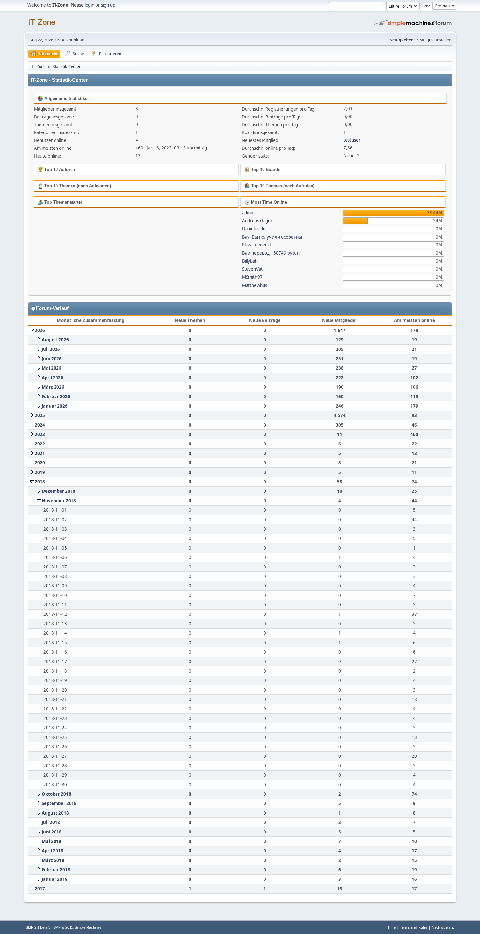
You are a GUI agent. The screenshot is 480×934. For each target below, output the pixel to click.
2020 (40, 463)
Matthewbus (254, 285)
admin (248, 213)
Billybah (250, 261)
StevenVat (252, 269)
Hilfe (392, 927)
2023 (40, 434)
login (89, 5)
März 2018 (53, 860)
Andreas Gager (257, 221)
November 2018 (59, 501)
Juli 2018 (51, 822)
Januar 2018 (55, 879)
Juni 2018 (52, 832)
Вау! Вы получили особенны (272, 237)
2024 (40, 425)
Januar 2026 (55, 406)
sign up (108, 5)
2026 (40, 330)
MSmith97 (252, 277)
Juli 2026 (51, 349)
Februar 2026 (56, 396)
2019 (40, 472)
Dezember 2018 (58, 491)
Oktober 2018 (56, 794)
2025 (40, 415)
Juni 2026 (52, 359)
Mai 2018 (51, 841)
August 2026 (55, 340)
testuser (352, 140)
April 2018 (52, 851)
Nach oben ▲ (443, 927)
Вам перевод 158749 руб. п (271, 253)
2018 (40, 482)
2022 (40, 444)
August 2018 (55, 813)
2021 (40, 453)
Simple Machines (88, 927)
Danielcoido (253, 229)
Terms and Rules (413, 927)
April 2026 (52, 378)
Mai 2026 (51, 368)
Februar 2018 (56, 870)
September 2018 (59, 803)
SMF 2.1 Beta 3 (38, 927)
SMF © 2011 (63, 927)
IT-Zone (41, 22)
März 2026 (53, 387)
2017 (40, 889)
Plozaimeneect (256, 245)
